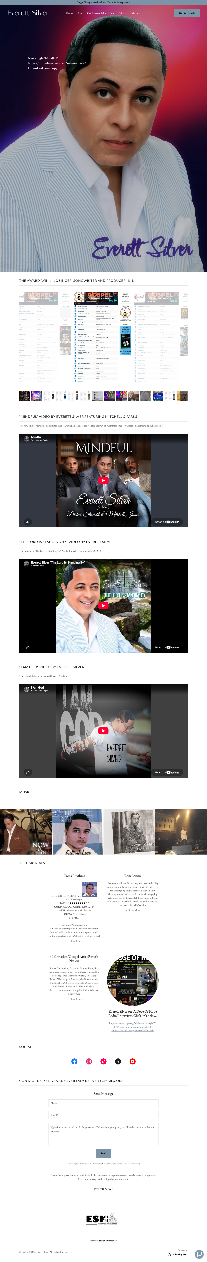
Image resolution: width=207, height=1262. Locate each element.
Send (103, 1153)
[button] (136, 13)
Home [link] (69, 13)
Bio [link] (80, 13)
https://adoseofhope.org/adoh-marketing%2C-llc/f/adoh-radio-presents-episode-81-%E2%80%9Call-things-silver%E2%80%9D (133, 1027)
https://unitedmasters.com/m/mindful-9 (57, 63)
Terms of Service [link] (129, 1164)
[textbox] (103, 1103)
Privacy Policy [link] (113, 1164)
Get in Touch (187, 13)
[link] (32, 14)
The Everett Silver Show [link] (101, 13)
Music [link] (123, 13)
